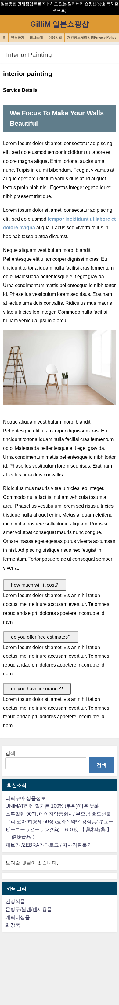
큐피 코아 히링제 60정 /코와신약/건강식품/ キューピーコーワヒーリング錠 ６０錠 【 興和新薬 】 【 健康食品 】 (59, 829)
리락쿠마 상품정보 (25, 798)
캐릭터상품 (17, 917)
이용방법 (55, 37)
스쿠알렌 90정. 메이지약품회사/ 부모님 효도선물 (58, 813)
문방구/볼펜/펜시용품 (28, 909)
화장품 (12, 924)
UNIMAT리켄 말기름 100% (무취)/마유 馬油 (52, 805)
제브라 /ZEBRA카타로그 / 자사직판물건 (48, 844)
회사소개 (36, 37)
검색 (10, 753)
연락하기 (17, 37)
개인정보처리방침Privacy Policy (91, 37)
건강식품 (15, 901)
